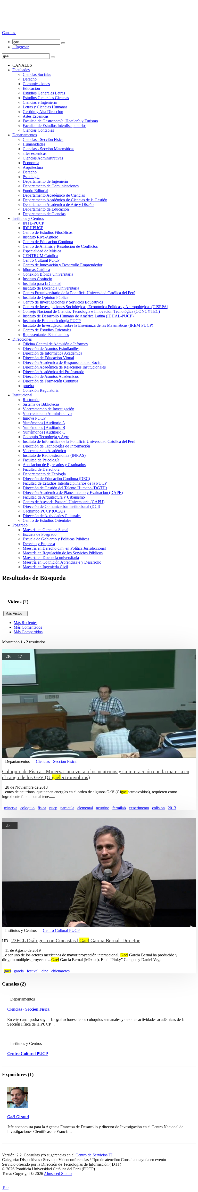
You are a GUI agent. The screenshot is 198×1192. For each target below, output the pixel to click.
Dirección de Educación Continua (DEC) (56, 478)
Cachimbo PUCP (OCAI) (44, 511)
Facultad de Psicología (41, 460)
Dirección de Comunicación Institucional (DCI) (61, 506)
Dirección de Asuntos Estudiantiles (51, 348)
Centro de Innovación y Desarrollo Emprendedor (62, 265)
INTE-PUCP (33, 223)
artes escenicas (34, 153)
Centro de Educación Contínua (48, 241)
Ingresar (20, 47)
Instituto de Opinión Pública (45, 297)
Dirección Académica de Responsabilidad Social (62, 362)
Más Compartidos (28, 632)
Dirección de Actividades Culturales (52, 516)
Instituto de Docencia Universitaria (51, 288)
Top (5, 1187)
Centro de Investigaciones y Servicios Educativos (63, 302)
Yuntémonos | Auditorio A (44, 423)
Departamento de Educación (46, 209)
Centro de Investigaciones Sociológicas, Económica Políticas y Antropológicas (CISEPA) (95, 307)
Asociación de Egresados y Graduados (54, 464)
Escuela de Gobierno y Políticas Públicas (56, 539)
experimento (139, 808)
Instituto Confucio (37, 279)
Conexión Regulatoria (41, 390)
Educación (31, 88)
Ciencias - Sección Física (43, 139)
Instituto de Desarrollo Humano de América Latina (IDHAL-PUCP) (78, 316)
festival (32, 971)
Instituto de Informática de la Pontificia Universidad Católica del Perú (79, 441)
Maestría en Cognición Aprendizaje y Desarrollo (62, 562)
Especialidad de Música (42, 251)
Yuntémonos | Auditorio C (44, 432)
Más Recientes (25, 622)
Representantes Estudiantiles (46, 334)
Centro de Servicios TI (94, 1155)
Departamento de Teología (44, 474)
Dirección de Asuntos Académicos (51, 376)
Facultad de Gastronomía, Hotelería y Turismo (60, 121)
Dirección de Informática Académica (52, 353)
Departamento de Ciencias (44, 214)
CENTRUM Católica (40, 255)
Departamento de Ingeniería (45, 181)
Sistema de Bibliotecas (41, 404)
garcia (19, 971)
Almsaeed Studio (58, 1173)
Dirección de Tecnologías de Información (56, 446)
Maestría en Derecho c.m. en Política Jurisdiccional (64, 548)
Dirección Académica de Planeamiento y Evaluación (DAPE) (73, 492)
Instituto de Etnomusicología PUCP (52, 320)
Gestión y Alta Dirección (43, 111)
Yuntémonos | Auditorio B (44, 427)
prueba (28, 385)
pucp (53, 808)
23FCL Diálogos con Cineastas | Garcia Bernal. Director (75, 940)
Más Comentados (28, 627)
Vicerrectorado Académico (44, 451)
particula (67, 808)
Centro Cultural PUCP (41, 260)
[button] (9, 32)
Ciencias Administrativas (43, 158)
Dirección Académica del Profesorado (53, 372)
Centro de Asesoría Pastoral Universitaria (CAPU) (63, 502)
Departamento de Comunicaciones (51, 186)
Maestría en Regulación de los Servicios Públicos (63, 553)
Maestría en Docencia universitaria (51, 557)
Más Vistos (15, 613)
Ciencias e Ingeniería (40, 102)
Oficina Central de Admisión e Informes (55, 344)
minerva (10, 808)
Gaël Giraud (18, 1117)
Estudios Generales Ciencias (46, 97)
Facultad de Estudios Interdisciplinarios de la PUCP (65, 483)
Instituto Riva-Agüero (40, 237)
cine (45, 971)
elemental (85, 808)
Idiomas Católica (36, 269)
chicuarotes (60, 971)
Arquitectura (33, 167)
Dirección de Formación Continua (50, 381)
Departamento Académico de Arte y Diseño (58, 204)
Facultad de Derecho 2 (41, 469)
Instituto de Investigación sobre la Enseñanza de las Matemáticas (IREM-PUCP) (88, 325)
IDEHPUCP (33, 228)
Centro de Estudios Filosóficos (47, 232)
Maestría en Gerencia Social (45, 529)
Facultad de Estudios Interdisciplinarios (54, 125)
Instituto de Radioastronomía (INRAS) (54, 455)
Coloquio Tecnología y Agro (46, 437)
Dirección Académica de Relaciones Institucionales (64, 367)
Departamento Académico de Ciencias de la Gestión (65, 200)
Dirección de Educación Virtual (48, 358)
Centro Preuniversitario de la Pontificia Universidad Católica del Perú (79, 293)
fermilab (119, 808)
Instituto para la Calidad (42, 283)
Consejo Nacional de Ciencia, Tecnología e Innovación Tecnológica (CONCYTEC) (91, 311)
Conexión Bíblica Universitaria (48, 274)
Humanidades (34, 144)
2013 (172, 808)
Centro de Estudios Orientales (47, 330)
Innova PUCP (34, 418)
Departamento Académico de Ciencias (54, 195)
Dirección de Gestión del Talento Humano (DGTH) (65, 488)
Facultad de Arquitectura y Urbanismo (54, 497)
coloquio (27, 808)
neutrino (102, 808)
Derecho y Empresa (39, 543)
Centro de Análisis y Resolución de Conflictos (60, 246)
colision (158, 808)
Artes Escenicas (35, 116)
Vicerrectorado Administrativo (47, 413)
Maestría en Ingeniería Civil (45, 567)
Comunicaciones (36, 84)
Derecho (30, 79)
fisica (42, 808)
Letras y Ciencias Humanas (45, 107)
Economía (31, 163)
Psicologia (31, 176)
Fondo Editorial (35, 190)
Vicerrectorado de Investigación (48, 409)
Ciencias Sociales (37, 74)
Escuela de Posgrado (39, 534)
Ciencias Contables (38, 130)
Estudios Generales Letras (44, 93)
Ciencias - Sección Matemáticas (48, 149)
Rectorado (31, 399)
